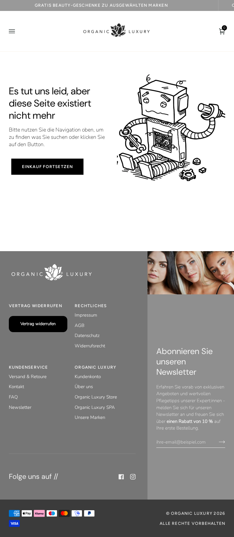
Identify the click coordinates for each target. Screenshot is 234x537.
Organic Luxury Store (96, 397)
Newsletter (20, 407)
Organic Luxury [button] (95, 367)
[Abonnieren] (217, 442)
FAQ (13, 397)
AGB (79, 325)
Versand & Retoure (28, 377)
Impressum (86, 315)
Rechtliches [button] (91, 305)
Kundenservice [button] (28, 367)
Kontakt (16, 387)
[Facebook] (121, 476)
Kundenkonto (88, 377)
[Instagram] (133, 476)
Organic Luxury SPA (95, 407)
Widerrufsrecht (90, 346)
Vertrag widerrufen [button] (35, 305)
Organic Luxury (192, 513)
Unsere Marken (90, 417)
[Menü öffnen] (18, 31)
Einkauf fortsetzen (47, 166)
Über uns (84, 387)
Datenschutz (87, 335)
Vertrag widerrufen (38, 324)
